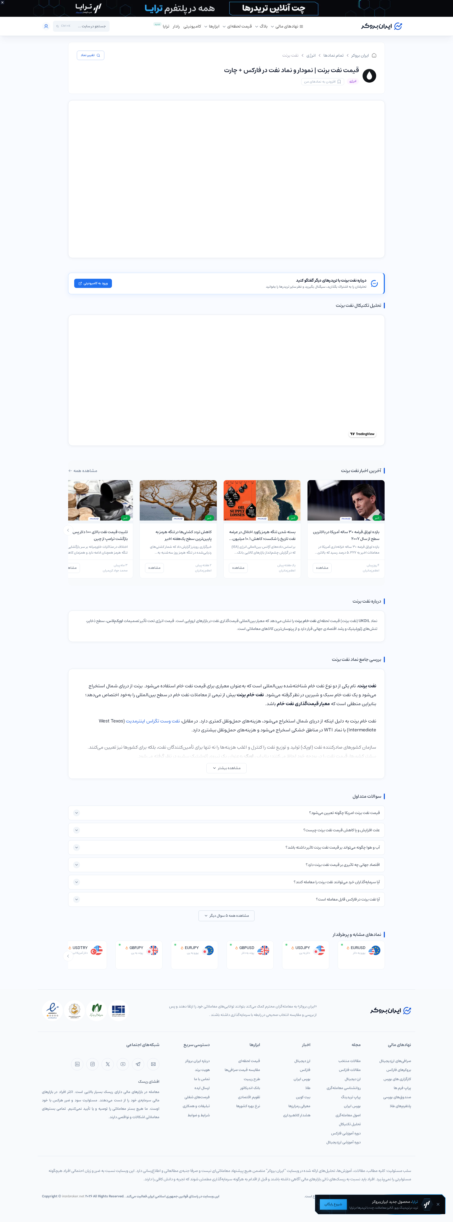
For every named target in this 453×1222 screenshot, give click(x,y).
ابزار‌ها (214, 26)
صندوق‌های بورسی (397, 1097)
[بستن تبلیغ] (2, 2)
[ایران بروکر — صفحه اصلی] (390, 1010)
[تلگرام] (138, 1064)
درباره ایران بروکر (197, 1061)
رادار (176, 26)
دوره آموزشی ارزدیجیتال (343, 1142)
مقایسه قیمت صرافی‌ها (242, 1070)
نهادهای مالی (287, 26)
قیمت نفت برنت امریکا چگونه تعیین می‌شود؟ (344, 812)
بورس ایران (352, 1106)
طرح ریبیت (252, 1079)
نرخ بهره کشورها (248, 1106)
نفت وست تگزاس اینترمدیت (153, 721)
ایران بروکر (360, 55)
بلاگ (264, 26)
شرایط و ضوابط (199, 1115)
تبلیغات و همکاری (196, 1106)
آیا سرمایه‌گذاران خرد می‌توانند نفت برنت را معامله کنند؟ (337, 882)
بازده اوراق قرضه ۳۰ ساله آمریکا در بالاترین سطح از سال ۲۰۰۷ (346, 535)
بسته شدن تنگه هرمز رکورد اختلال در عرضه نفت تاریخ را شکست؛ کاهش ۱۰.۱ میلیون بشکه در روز (262, 538)
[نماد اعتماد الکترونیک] (52, 1010)
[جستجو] (57, 26)
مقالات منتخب (349, 1061)
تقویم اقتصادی (249, 1097)
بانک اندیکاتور (250, 1088)
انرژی (311, 55)
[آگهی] (226, 8)
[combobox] (89, 26)
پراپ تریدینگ (351, 1097)
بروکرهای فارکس (398, 1070)
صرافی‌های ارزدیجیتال (395, 1061)
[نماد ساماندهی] (74, 1010)
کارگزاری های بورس (397, 1079)
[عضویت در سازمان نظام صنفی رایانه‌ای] (96, 1010)
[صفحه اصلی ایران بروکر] (381, 26)
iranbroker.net (73, 1196)
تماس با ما (202, 1079)
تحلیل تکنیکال (350, 1124)
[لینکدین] (77, 1064)
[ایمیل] (153, 1064)
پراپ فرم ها (402, 1088)
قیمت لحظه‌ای (239, 26)
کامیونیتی (192, 26)
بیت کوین (303, 1097)
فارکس (305, 1070)
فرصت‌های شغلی (197, 1097)
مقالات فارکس (350, 1070)
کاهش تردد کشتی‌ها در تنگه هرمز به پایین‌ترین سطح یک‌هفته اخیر (183, 535)
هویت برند (202, 1070)
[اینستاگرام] (92, 1064)
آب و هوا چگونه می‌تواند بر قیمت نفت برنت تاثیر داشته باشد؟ (332, 847)
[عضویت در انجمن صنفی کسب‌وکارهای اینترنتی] (118, 1010)
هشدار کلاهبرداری (296, 1115)
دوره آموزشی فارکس (346, 1133)
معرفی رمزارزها (299, 1106)
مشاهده (322, 568)
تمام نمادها (333, 55)
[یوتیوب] (123, 1064)
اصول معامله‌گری (348, 1115)
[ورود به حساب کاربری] (46, 26)
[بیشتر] (68, 530)
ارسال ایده (202, 1088)
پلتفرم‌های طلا (400, 1106)
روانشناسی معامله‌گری (344, 1088)
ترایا (166, 26)
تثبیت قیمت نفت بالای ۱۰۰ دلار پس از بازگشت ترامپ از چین (99, 535)
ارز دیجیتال (353, 1079)
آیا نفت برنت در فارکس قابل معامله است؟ (348, 899)
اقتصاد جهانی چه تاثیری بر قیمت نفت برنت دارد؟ (343, 864)
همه (85, 470)
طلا (307, 1088)
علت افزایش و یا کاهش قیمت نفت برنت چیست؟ (341, 830)
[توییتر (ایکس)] (107, 1064)
